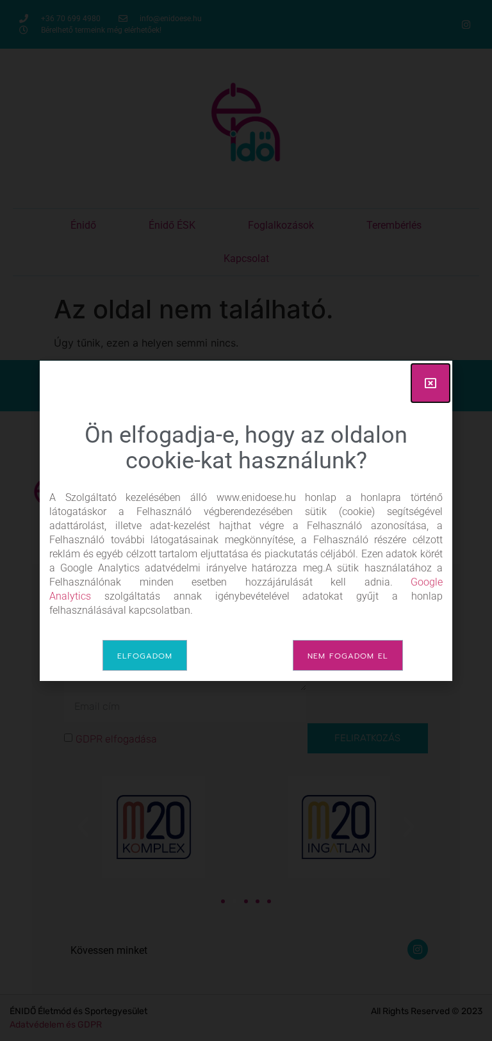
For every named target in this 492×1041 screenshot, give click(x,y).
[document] (246, 520)
